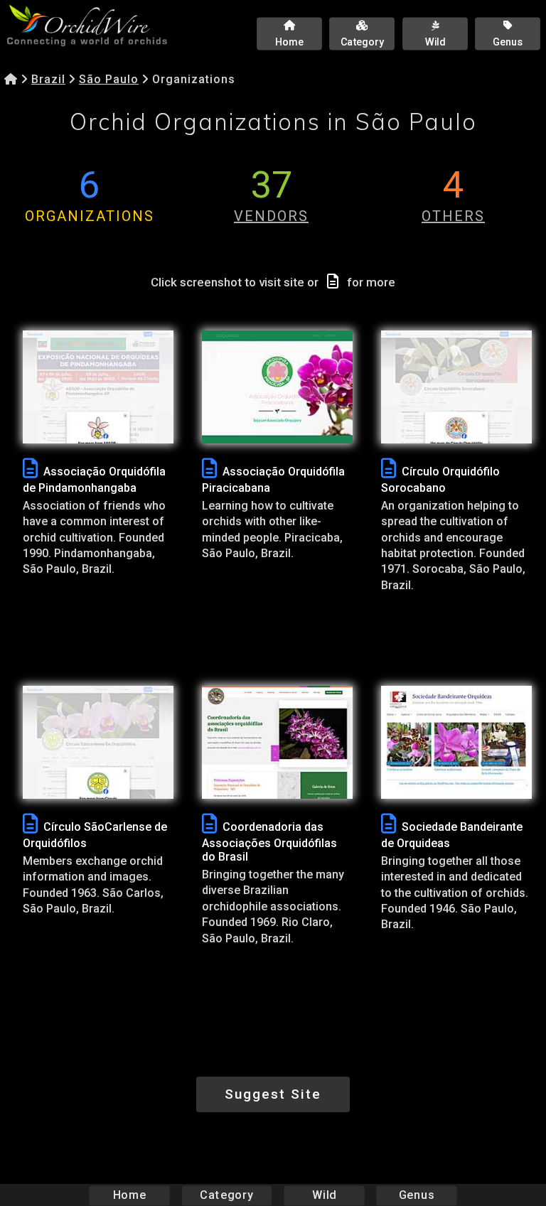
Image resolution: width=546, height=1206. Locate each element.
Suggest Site (273, 1094)
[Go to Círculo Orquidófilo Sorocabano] (456, 386)
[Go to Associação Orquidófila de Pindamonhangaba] (98, 386)
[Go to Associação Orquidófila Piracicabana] (277, 386)
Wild (324, 1195)
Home (129, 1195)
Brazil (48, 79)
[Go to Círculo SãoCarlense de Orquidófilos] (98, 742)
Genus (416, 1195)
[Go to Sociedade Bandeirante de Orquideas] (456, 742)
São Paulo (109, 79)
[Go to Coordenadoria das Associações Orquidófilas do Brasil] (277, 742)
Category (227, 1195)
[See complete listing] (30, 468)
